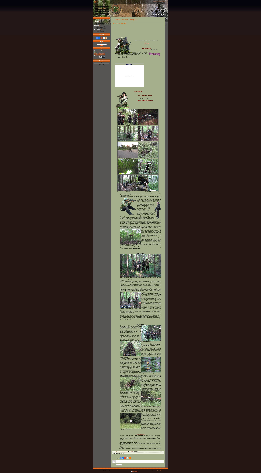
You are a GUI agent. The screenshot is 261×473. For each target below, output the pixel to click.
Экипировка (97, 25)
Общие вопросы (98, 29)
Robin (132, 451)
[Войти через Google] (104, 38)
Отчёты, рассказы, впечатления (100, 22)
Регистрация (158, 1)
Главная (154, 1)
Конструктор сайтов (155, 470)
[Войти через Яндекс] (102, 38)
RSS (164, 1)
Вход (162, 1)
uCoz (161, 470)
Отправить (119, 464)
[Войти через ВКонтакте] (99, 38)
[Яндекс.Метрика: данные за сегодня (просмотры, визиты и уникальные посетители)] (134, 471)
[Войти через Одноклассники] (106, 38)
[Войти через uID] (97, 38)
